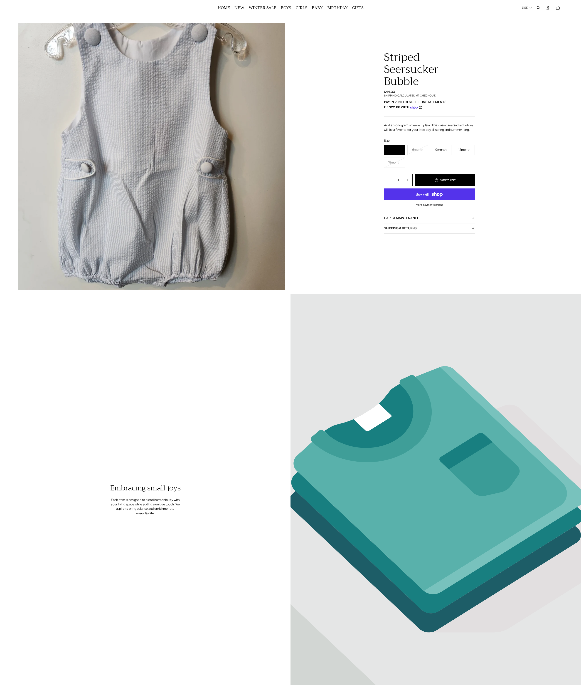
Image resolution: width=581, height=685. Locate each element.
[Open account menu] (548, 8)
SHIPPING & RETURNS (400, 228)
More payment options (429, 205)
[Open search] (538, 8)
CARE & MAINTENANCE (401, 218)
